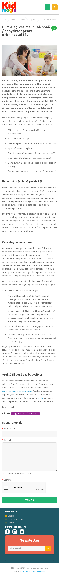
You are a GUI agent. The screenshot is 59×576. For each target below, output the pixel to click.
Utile (13, 20)
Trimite (29, 500)
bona (25, 413)
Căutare (33, 20)
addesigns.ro (28, 571)
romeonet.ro (41, 571)
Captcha (7, 479)
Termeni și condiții (16, 519)
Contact (11, 522)
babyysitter (16, 413)
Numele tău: (9, 428)
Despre (11, 515)
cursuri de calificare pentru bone (17, 391)
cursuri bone (34, 413)
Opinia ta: (8, 440)
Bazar (22, 20)
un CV (40, 398)
